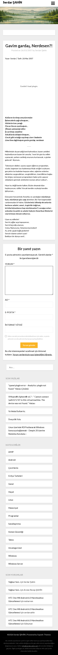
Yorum (9, 264)
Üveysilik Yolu (14, 419)
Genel (11, 484)
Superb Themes (44, 634)
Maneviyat (13, 508)
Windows (12, 556)
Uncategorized (15, 548)
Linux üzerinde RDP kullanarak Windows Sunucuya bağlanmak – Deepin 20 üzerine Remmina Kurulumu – (26, 430)
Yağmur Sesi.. (14, 582)
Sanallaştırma (14, 524)
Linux (10, 500)
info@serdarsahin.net (30, 646)
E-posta (10, 312)
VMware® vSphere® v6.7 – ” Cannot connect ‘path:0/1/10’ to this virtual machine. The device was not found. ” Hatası (28, 399)
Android (12, 460)
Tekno (11, 540)
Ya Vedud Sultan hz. (16, 411)
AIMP (11, 452)
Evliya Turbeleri (15, 476)
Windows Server (15, 564)
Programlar (13, 516)
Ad (7, 299)
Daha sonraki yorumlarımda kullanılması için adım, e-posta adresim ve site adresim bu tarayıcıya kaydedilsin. (28, 337)
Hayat (11, 492)
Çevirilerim (13, 468)
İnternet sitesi (13, 324)
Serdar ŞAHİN (12, 2)
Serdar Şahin (41, 50)
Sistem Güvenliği (15, 532)
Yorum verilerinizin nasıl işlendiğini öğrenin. (32, 354)
